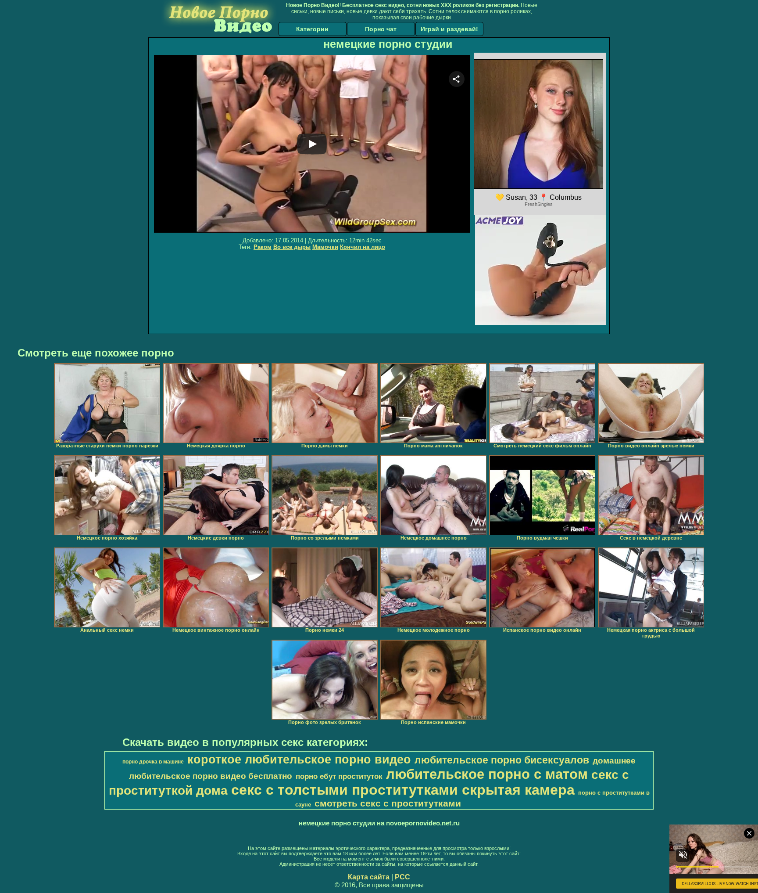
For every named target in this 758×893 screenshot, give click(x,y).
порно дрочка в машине (153, 762)
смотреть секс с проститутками (388, 803)
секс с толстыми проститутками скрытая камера (403, 790)
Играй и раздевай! (449, 28)
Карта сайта (369, 877)
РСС (402, 877)
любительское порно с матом (487, 774)
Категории (312, 28)
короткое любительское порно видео (299, 759)
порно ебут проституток (339, 776)
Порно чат (381, 28)
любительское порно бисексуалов (502, 760)
